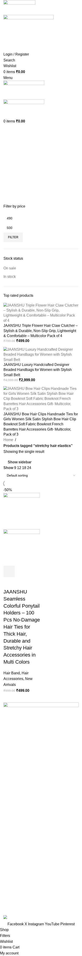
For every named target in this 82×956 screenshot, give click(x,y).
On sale (9, 268)
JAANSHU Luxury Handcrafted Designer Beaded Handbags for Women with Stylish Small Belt (37, 370)
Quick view (21, 571)
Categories (12, 152)
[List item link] (41, 762)
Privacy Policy (14, 809)
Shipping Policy (16, 834)
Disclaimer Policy (17, 843)
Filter (13, 237)
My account (12, 896)
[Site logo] (19, 7)
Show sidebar (19, 462)
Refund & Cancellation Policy (27, 817)
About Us (10, 862)
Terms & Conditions (19, 826)
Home (8, 440)
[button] (9, 571)
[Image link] (41, 720)
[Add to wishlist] (9, 582)
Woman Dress (14, 870)
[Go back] (9, 129)
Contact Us (12, 879)
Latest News (13, 888)
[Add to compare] (33, 571)
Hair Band (11, 673)
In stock (9, 277)
